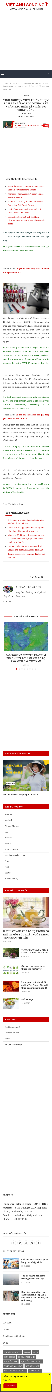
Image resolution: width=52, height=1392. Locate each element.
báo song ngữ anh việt (15, 1370)
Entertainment (11, 849)
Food (7, 867)
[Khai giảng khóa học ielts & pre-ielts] (26, 123)
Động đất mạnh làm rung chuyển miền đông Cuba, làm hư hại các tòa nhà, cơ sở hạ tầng (34, 1296)
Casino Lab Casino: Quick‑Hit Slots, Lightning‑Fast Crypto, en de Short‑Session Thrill (27, 220)
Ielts (35, 1352)
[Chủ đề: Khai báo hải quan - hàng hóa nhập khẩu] (11, 1263)
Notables (9, 814)
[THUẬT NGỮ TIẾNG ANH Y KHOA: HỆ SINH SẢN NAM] (11, 953)
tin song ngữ (35, 1370)
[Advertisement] (26, 41)
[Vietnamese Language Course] (26, 775)
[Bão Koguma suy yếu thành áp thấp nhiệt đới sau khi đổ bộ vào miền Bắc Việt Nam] (26, 636)
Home (5, 83)
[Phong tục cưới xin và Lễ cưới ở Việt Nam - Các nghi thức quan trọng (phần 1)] (11, 986)
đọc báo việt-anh (26, 1357)
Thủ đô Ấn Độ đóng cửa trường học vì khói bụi (33, 1277)
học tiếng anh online (31, 1361)
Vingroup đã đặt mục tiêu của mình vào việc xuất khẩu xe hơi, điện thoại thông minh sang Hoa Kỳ (26, 538)
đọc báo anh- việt (12, 1352)
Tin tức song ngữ (12, 1027)
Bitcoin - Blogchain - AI (15, 855)
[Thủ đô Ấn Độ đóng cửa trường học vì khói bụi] (11, 1279)
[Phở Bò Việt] (11, 1003)
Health (8, 843)
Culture (8, 872)
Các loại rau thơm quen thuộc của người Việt (33, 967)
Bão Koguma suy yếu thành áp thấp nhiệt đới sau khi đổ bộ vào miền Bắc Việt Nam (26, 658)
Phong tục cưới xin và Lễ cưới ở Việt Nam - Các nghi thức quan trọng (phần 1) (34, 985)
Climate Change (12, 826)
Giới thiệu (7, 1322)
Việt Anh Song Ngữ (28, 587)
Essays (27, 1352)
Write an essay (11, 878)
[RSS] (38, 1242)
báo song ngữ (32, 1366)
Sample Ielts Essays (13, 1044)
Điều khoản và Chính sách (14, 1336)
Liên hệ (6, 1329)
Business (8, 837)
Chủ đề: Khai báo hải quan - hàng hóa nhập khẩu (35, 1261)
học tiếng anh (10, 1361)
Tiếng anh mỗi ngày (13, 1366)
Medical (8, 820)
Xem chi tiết (10, 1386)
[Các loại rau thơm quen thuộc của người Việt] (11, 970)
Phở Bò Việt (27, 999)
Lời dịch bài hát (12, 1032)
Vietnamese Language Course (20, 794)
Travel (8, 861)
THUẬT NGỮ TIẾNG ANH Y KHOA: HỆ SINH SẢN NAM (34, 951)
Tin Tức (16, 83)
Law (7, 832)
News (7, 1038)
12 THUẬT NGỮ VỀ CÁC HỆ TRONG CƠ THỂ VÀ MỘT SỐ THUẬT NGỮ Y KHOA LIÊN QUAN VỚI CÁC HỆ (26, 934)
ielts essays (9, 1357)
